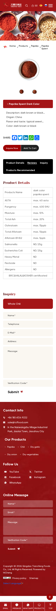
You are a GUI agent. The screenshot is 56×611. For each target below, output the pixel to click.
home (12, 45)
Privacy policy (19, 578)
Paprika (34, 45)
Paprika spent (45, 47)
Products (23, 45)
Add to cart (30, 148)
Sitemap (33, 578)
